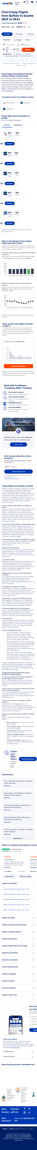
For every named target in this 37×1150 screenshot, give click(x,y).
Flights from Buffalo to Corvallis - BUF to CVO (16, 910)
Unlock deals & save (18, 471)
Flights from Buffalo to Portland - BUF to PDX (16, 889)
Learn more (18, 427)
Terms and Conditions (26, 1135)
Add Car (28, 54)
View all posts (18, 838)
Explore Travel (17, 3)
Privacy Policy (15, 478)
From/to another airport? (12, 56)
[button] (25, 2)
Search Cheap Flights (18, 366)
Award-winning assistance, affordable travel (18, 1064)
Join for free (18, 444)
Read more (7, 785)
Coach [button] (27, 40)
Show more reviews (25, 876)
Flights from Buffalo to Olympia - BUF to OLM (16, 904)
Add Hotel (18, 54)
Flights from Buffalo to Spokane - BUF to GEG (16, 894)
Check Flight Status (27, 759)
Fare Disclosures (9, 1051)
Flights (12, 63)
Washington (31, 63)
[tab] (7, 34)
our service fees (14, 1047)
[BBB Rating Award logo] (32, 1096)
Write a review (9, 876)
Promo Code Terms (9, 1056)
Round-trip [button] (6, 40)
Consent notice (8, 478)
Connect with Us (15, 1110)
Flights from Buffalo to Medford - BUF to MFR (16, 899)
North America (18, 64)
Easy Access (5, 1110)
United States (24, 64)
